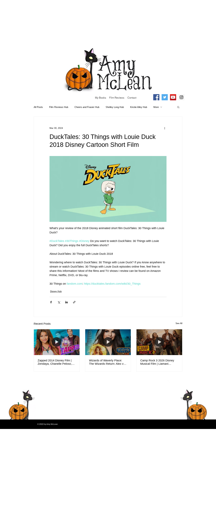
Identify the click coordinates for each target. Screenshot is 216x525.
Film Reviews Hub (58, 107)
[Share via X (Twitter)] (58, 302)
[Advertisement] (95, 22)
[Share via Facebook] (50, 302)
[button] (178, 107)
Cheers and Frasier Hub (86, 107)
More (156, 107)
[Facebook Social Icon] (156, 97)
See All (179, 323)
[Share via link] (74, 302)
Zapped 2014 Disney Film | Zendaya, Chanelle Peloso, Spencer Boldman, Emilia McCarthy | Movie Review (55, 362)
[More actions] (165, 128)
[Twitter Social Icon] (165, 97)
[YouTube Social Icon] (173, 97)
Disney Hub (56, 291)
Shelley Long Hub (115, 107)
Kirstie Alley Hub (138, 107)
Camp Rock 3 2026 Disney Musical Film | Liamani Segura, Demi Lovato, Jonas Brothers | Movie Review (158, 362)
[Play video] (108, 189)
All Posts (38, 107)
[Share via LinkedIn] (66, 302)
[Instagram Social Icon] (181, 97)
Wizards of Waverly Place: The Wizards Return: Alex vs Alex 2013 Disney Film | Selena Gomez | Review (107, 362)
